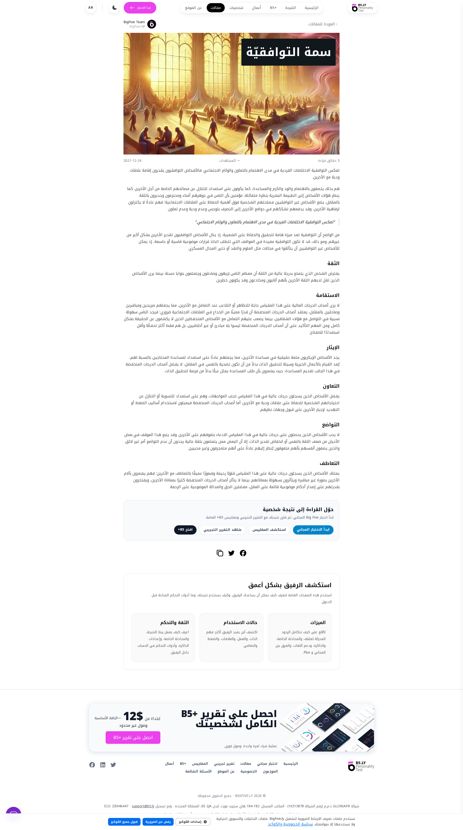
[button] (243, 553)
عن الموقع (193, 7)
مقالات (216, 7)
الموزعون (270, 771)
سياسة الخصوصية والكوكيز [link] (290, 824)
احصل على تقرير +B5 (133, 737)
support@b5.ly (143, 806)
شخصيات (236, 7)
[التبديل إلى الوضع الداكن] (114, 8)
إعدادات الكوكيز (190, 821)
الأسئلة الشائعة (198, 771)
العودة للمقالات (321, 24)
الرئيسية (312, 7)
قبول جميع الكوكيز (124, 821)
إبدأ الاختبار (143, 7)
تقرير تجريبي (224, 763)
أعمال (256, 7)
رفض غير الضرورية (158, 821)
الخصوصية (248, 771)
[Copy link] (220, 553)
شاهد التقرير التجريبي (222, 530)
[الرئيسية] (362, 8)
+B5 (273, 7)
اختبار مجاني (267, 763)
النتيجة (290, 7)
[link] (113, 764)
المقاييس (200, 763)
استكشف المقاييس (269, 530)
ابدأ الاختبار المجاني (313, 529)
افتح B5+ (185, 529)
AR (90, 7)
